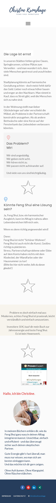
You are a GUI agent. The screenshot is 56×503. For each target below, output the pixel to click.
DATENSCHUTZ (19, 496)
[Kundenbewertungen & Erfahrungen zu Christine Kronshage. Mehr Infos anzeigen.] (34, 384)
